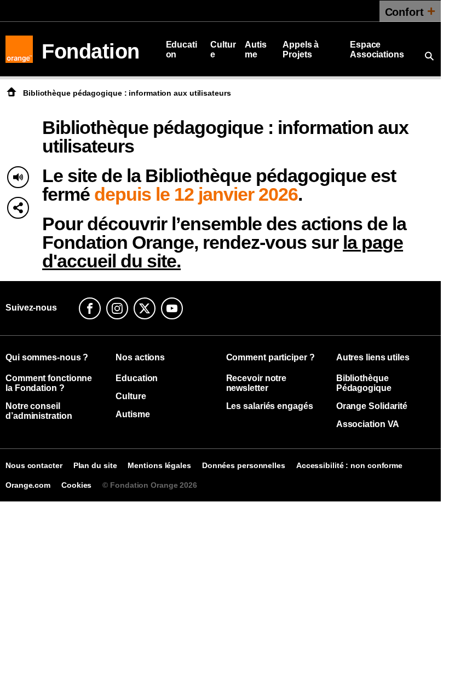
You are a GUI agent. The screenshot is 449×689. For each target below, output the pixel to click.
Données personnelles (243, 465)
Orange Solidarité (371, 406)
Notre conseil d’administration (38, 411)
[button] (18, 208)
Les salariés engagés (269, 406)
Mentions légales (159, 465)
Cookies (76, 485)
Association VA (368, 424)
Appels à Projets (301, 49)
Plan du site (95, 465)
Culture (222, 49)
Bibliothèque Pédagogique (364, 383)
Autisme (256, 49)
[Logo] (19, 49)
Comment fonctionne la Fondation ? (48, 383)
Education (181, 49)
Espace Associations (377, 49)
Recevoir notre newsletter (256, 383)
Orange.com (27, 485)
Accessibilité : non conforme (349, 465)
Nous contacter (33, 465)
